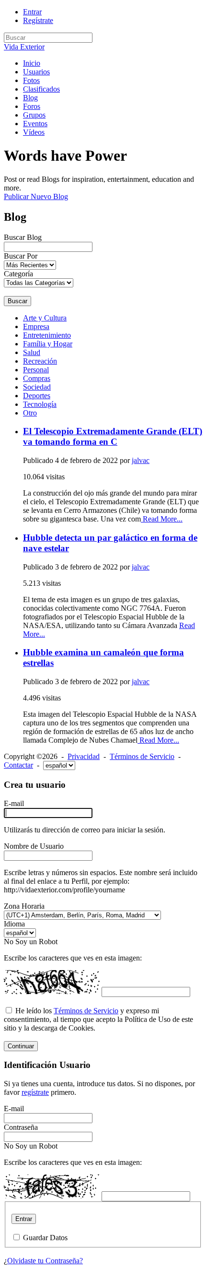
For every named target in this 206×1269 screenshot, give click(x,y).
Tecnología (40, 404)
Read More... (162, 519)
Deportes (36, 395)
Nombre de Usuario (34, 846)
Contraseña (21, 1127)
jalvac (140, 460)
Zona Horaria (24, 906)
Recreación (40, 361)
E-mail (14, 803)
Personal (36, 370)
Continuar (21, 1046)
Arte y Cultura (45, 318)
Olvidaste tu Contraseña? (45, 1261)
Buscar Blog (23, 237)
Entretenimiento (47, 335)
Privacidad (84, 756)
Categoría (18, 274)
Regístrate (38, 20)
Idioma (14, 924)
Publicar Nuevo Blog (36, 196)
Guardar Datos (45, 1237)
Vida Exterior (24, 47)
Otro (30, 413)
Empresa (36, 326)
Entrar (32, 12)
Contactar (18, 765)
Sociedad (37, 387)
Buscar (17, 301)
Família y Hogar (47, 344)
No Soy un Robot (30, 941)
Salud (31, 352)
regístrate (35, 1092)
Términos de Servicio (142, 756)
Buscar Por (20, 256)
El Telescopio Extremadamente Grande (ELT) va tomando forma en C (112, 436)
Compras (36, 378)
